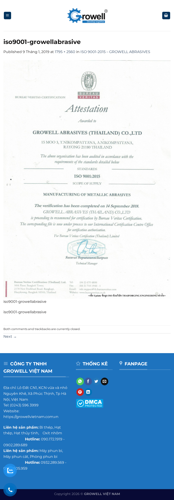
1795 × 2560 (65, 52)
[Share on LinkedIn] (88, 392)
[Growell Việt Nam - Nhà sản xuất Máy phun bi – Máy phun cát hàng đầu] (87, 16)
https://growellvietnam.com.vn (30, 417)
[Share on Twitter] (96, 381)
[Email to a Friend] (104, 381)
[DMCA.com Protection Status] (89, 403)
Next (10, 336)
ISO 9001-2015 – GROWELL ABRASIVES (115, 52)
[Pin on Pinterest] (80, 392)
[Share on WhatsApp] (80, 381)
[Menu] (7, 15)
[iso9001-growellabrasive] (87, 179)
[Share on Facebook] (88, 381)
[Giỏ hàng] (166, 15)
